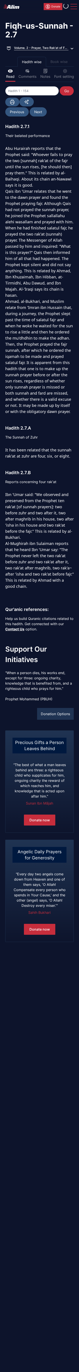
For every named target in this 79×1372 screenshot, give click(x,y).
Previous (17, 112)
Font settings (65, 76)
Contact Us (14, 629)
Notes (45, 76)
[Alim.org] (13, 6)
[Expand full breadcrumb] (8, 48)
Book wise (59, 61)
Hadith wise (31, 62)
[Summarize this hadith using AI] (26, 101)
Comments (27, 76)
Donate (55, 6)
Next (38, 112)
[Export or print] (12, 102)
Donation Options (55, 714)
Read (10, 76)
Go (66, 91)
